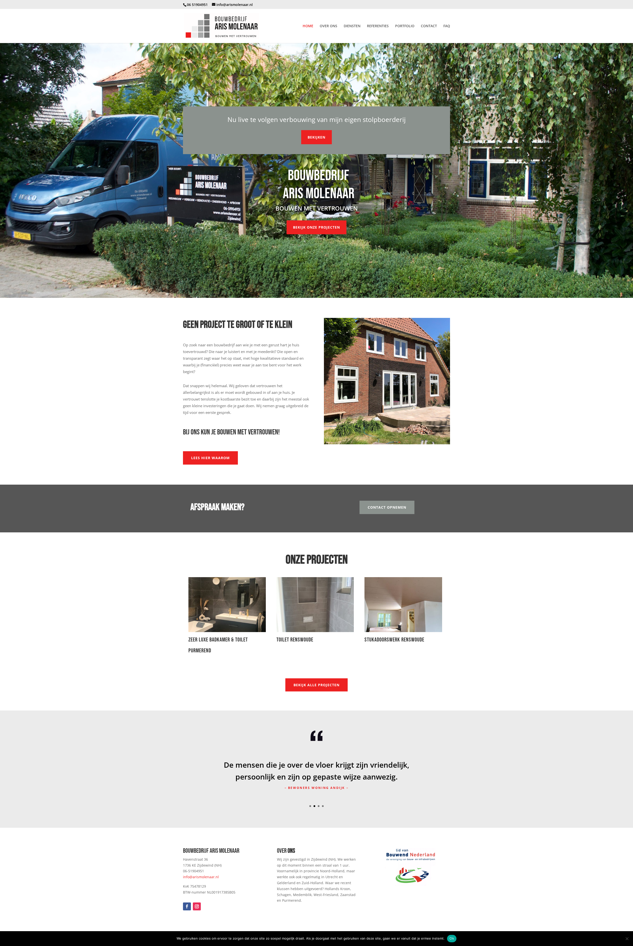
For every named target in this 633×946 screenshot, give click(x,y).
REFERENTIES (378, 26)
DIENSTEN (352, 26)
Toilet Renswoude (294, 639)
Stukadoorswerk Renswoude (394, 639)
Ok (452, 938)
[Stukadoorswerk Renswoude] (403, 604)
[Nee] (626, 938)
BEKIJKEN (316, 137)
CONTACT (429, 26)
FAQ (446, 26)
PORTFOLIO (404, 26)
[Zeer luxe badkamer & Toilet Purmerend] (227, 604)
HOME (308, 26)
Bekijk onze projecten (316, 227)
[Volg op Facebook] (187, 906)
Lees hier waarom (210, 457)
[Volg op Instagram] (197, 906)
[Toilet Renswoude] (315, 604)
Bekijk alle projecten (316, 685)
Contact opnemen (387, 507)
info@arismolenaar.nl (201, 877)
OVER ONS (328, 26)
